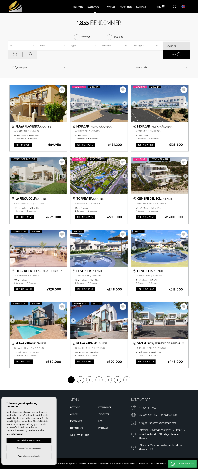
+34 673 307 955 (147, 407)
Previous (12, 103)
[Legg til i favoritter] (62, 89)
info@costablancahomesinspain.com (157, 423)
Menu (158, 6)
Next (64, 103)
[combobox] (22, 45)
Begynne (78, 6)
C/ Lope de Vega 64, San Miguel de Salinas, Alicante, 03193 (160, 447)
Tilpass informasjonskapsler (29, 448)
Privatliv (104, 463)
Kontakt (141, 6)
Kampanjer (126, 6)
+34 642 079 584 (148, 415)
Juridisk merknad (87, 463)
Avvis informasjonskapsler (29, 456)
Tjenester (103, 414)
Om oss (111, 6)
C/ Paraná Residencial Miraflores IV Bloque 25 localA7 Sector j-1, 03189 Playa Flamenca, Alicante (162, 434)
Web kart (129, 463)
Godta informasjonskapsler (29, 440)
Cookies (116, 463)
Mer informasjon (15, 434)
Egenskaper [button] (94, 6)
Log (100, 421)
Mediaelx (161, 463)
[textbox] (23, 45)
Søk (174, 54)
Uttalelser (76, 428)
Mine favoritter (79, 434)
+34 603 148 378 (168, 415)
